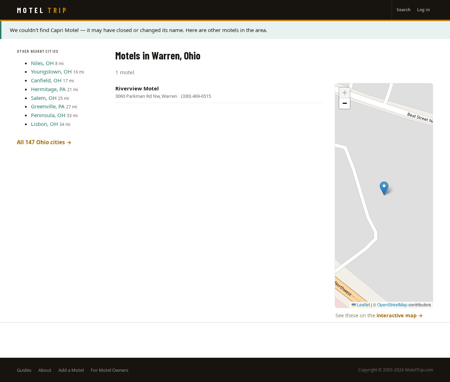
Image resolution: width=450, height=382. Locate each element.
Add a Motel (71, 370)
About (44, 370)
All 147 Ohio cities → (44, 142)
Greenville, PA (48, 106)
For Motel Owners (109, 370)
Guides (24, 370)
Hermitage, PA (48, 89)
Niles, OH (42, 62)
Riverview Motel (137, 88)
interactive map (400, 315)
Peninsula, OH (48, 115)
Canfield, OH (46, 80)
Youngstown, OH (51, 71)
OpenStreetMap (392, 304)
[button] (384, 188)
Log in (423, 10)
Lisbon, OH (44, 123)
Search (404, 10)
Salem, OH (44, 97)
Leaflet (363, 304)
